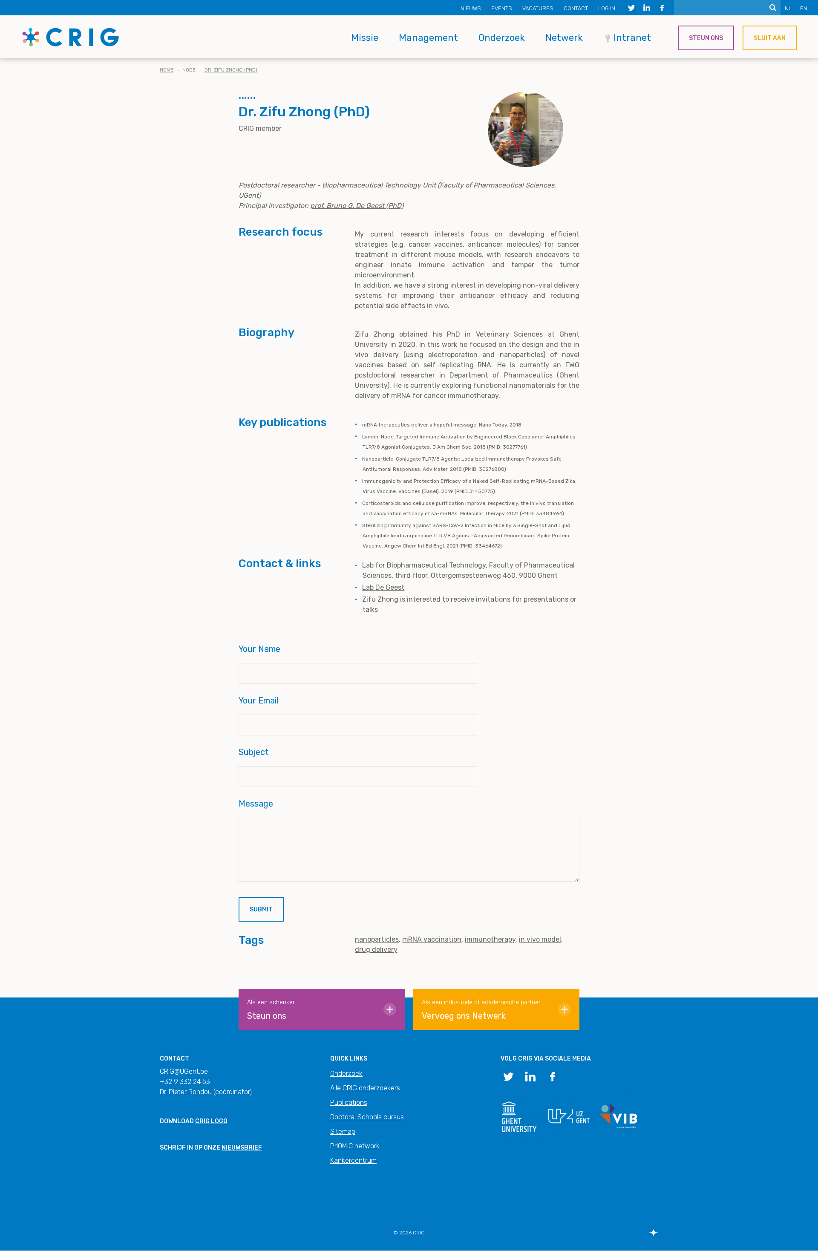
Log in (606, 8)
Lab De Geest (383, 587)
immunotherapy (490, 939)
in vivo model (540, 939)
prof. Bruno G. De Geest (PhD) (356, 206)
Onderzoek (501, 37)
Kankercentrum (353, 1160)
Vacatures (537, 8)
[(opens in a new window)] (631, 7)
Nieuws (471, 8)
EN (803, 8)
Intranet (632, 37)
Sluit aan (770, 38)
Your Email (258, 700)
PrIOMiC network (355, 1146)
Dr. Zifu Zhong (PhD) (230, 70)
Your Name (259, 649)
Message (256, 803)
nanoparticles (377, 939)
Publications (348, 1102)
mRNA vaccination (431, 939)
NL (788, 8)
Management (428, 37)
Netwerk (564, 37)
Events (501, 8)
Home (166, 70)
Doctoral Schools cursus (367, 1117)
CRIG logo (211, 1121)
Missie (364, 37)
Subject (254, 752)
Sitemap (342, 1131)
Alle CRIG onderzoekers (365, 1088)
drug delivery (376, 949)
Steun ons (706, 38)
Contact (576, 8)
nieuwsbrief (242, 1147)
